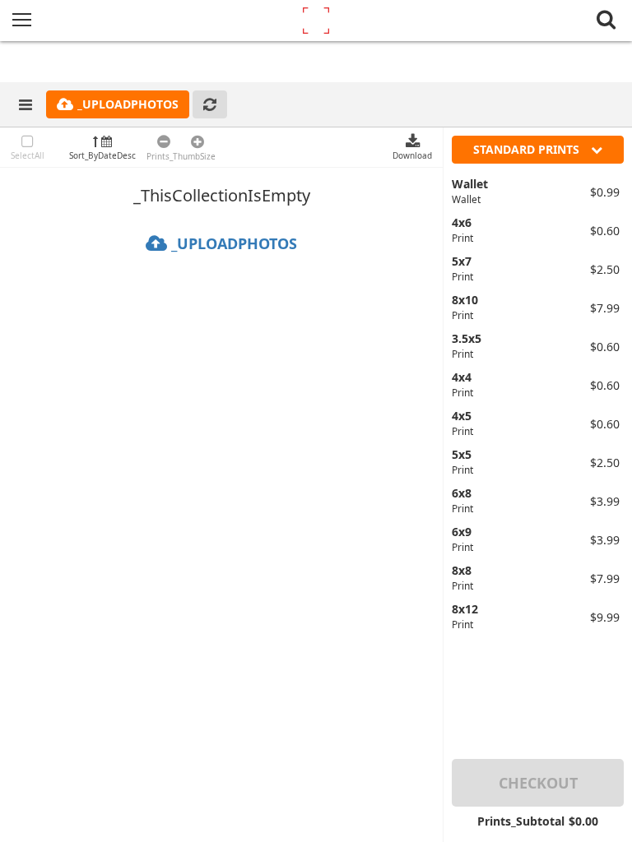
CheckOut (538, 783)
